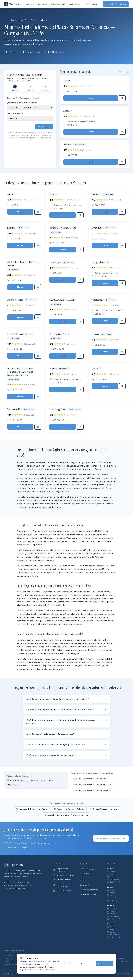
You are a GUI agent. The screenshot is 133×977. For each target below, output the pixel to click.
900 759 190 (58, 243)
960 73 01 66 (16, 238)
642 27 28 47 (100, 238)
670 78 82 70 (16, 390)
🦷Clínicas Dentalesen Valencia (103, 809)
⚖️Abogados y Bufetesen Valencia (69, 809)
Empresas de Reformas (60, 869)
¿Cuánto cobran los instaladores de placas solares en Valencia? (57, 698)
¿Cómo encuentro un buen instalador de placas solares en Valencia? (60, 709)
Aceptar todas (104, 964)
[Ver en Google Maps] (122, 98)
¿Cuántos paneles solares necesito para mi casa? (50, 734)
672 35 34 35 (16, 280)
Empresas (112, 872)
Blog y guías (85, 873)
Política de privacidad (89, 889)
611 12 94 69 (100, 345)
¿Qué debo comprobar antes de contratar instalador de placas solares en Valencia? (62, 722)
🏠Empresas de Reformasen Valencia (32, 809)
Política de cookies (88, 894)
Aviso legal (84, 885)
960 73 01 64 (58, 420)
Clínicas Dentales (58, 4)
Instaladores (113, 879)
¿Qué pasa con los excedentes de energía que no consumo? (55, 744)
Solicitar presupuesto (116, 4)
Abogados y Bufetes (63, 875)
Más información (46, 969)
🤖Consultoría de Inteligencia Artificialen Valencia (66, 815)
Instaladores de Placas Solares (24, 20)
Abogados (42, 4)
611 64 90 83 (58, 315)
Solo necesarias (85, 964)
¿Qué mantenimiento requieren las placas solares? (50, 755)
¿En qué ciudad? (15, 113)
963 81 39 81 (58, 273)
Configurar (69, 964)
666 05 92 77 (58, 383)
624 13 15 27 (15, 310)
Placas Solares (75, 4)
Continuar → (44, 127)
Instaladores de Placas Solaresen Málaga (90, 790)
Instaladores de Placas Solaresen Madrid (90, 778)
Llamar (91, 98)
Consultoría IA (91, 4)
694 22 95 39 (16, 420)
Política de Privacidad (36, 133)
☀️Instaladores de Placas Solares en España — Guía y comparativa (30, 782)
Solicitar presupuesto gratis (109, 838)
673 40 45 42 (101, 276)
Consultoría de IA (62, 890)
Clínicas (111, 877)
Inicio (6, 20)
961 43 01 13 (71, 91)
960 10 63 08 (58, 349)
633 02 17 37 (100, 314)
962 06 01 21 (100, 379)
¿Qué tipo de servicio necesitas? (22, 102)
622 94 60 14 (16, 349)
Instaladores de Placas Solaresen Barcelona (92, 784)
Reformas (30, 4)
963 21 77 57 (71, 155)
